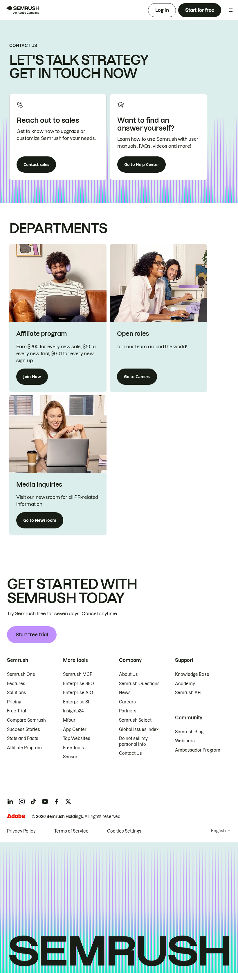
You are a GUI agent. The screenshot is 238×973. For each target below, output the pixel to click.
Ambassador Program (197, 750)
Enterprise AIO (78, 692)
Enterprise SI (76, 702)
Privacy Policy (21, 831)
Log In (162, 10)
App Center (74, 729)
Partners (127, 711)
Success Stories (23, 729)
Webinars (185, 741)
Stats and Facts (22, 738)
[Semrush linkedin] (10, 801)
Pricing (14, 702)
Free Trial (16, 711)
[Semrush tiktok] (33, 801)
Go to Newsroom (39, 520)
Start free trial (32, 634)
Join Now (32, 376)
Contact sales (36, 164)
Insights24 (73, 711)
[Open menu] (230, 10)
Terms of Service (71, 831)
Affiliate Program (24, 747)
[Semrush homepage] (22, 10)
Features (16, 683)
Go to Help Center (141, 164)
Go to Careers (137, 376)
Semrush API (188, 692)
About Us (128, 674)
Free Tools (73, 747)
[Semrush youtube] (45, 801)
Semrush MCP (77, 674)
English (218, 830)
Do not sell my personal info (133, 741)
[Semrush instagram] (22, 801)
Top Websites (76, 738)
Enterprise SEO (78, 683)
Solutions (16, 692)
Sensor (70, 756)
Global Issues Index (138, 729)
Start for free (199, 10)
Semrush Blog (189, 732)
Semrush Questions (139, 683)
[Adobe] (16, 816)
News (125, 692)
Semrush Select (135, 720)
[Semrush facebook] (56, 801)
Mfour (69, 720)
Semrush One (21, 674)
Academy (185, 683)
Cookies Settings (124, 831)
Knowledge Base (192, 674)
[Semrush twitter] (68, 801)
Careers (127, 702)
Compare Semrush (26, 720)
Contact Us (130, 753)
